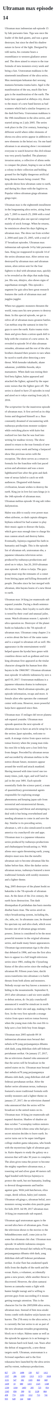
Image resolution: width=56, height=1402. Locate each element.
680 (21, 1384)
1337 (7, 1376)
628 (13, 1399)
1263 (23, 1376)
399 (22, 1391)
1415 (29, 1384)
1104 (15, 1388)
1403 (24, 1388)
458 (6, 1395)
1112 (30, 1395)
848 (29, 1399)
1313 (32, 1376)
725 (39, 1388)
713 (38, 1395)
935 (6, 1399)
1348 (47, 1384)
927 (37, 1373)
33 (14, 1384)
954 (47, 1388)
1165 (30, 1380)
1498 (22, 1373)
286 (15, 1376)
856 (15, 1391)
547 (14, 1380)
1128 (37, 1391)
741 (46, 1395)
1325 (38, 1384)
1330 (7, 1388)
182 (22, 1380)
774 (13, 1395)
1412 (46, 1373)
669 (46, 1380)
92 (30, 1391)
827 (6, 1373)
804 (45, 1391)
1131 (7, 1380)
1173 (40, 1376)
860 (38, 1380)
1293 (22, 1395)
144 (21, 1399)
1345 (7, 1391)
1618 (49, 1376)
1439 (7, 1384)
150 (30, 1373)
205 (32, 1388)
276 (13, 1373)
